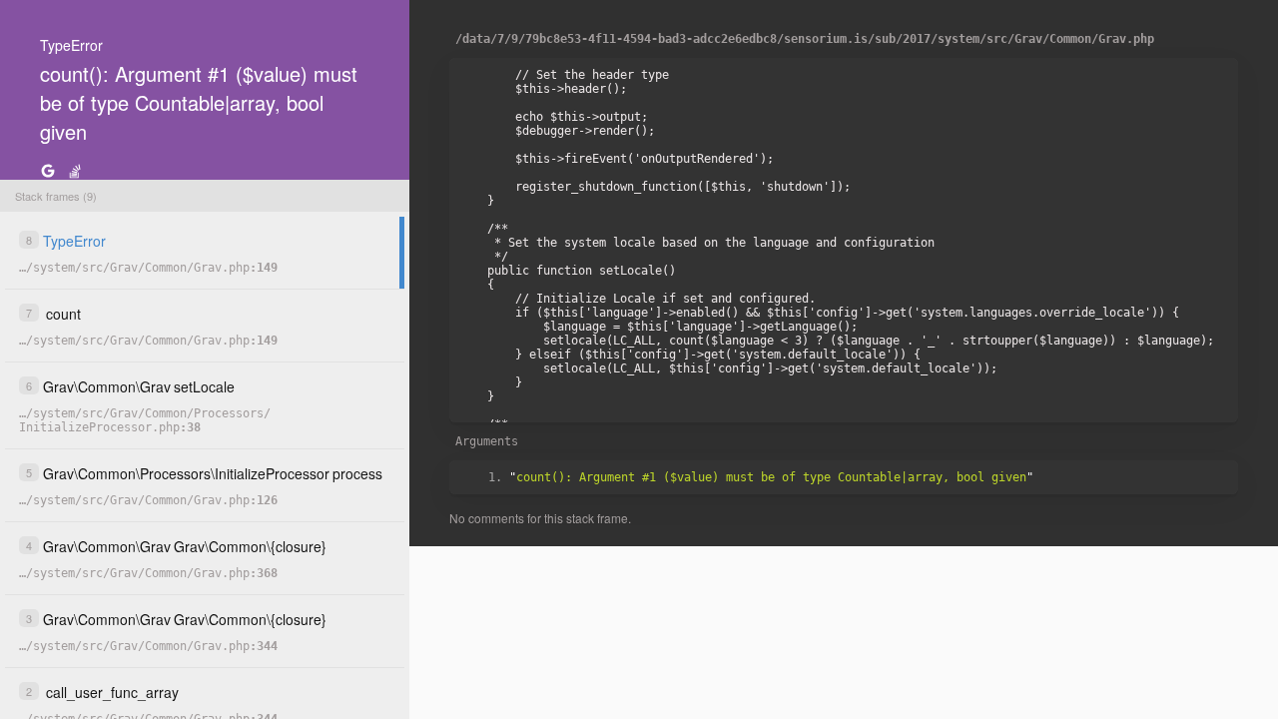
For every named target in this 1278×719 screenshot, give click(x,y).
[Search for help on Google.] (48, 170)
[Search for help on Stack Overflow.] (75, 170)
